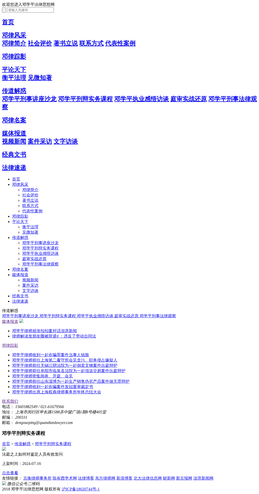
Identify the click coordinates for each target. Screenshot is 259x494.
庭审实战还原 (188, 99)
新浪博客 (124, 478)
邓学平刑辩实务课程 (85, 99)
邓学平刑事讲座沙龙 (29, 99)
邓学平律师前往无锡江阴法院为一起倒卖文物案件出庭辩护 (64, 365)
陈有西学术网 (65, 478)
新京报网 (184, 478)
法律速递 (14, 167)
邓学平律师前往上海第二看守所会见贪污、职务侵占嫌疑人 (64, 360)
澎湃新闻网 (203, 478)
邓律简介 (14, 43)
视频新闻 (14, 141)
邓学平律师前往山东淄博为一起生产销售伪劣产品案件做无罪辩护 (71, 381)
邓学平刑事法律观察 (40, 264)
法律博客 (86, 478)
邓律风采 (14, 35)
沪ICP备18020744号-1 (81, 489)
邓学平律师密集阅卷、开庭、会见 (42, 376)
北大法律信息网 (148, 478)
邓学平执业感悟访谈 (141, 99)
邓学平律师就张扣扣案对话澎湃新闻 (44, 331)
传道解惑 (14, 90)
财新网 (169, 478)
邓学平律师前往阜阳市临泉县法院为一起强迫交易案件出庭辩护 (68, 371)
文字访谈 (66, 141)
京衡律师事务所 (37, 478)
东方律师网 (105, 478)
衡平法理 (14, 77)
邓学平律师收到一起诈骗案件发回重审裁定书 (52, 387)
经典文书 (14, 154)
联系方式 (91, 43)
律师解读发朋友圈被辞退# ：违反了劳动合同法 (54, 336)
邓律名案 (14, 120)
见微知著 (40, 77)
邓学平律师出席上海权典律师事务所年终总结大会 (56, 392)
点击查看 (10, 473)
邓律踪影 (14, 56)
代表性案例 (120, 43)
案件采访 (40, 141)
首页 (8, 22)
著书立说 (66, 43)
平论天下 (14, 69)
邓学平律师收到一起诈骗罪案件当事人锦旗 (50, 355)
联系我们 (10, 401)
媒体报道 (14, 133)
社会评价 (40, 43)
